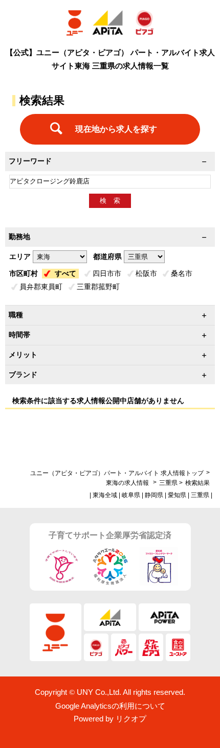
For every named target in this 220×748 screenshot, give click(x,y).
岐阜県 (131, 495)
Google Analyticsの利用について (110, 706)
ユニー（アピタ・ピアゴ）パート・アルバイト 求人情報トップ (117, 473)
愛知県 (177, 495)
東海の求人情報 (128, 482)
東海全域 (105, 495)
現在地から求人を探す (116, 129)
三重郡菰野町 (98, 287)
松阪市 (146, 273)
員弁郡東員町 (40, 287)
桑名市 (181, 273)
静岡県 (154, 495)
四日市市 (107, 273)
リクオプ (131, 718)
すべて (65, 273)
